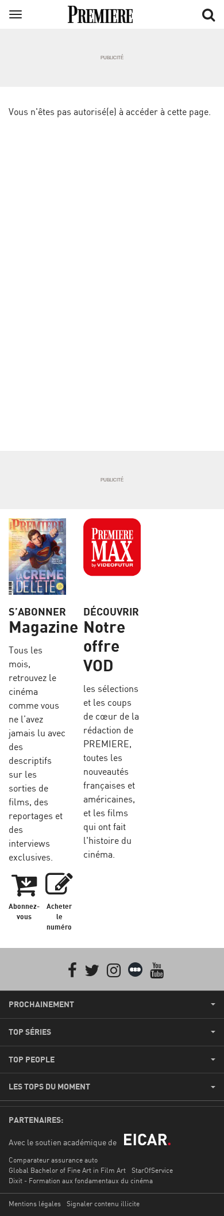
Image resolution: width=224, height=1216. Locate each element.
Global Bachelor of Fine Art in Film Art (67, 1170)
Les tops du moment (49, 1086)
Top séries (30, 1032)
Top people (32, 1059)
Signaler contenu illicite (103, 1203)
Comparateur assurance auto (53, 1160)
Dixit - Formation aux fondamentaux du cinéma (81, 1180)
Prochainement (41, 1004)
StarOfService (152, 1170)
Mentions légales (35, 1203)
